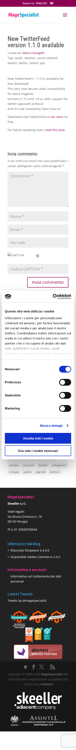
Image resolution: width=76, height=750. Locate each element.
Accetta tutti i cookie (38, 438)
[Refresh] (37, 255)
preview (14, 465)
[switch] (65, 382)
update (27, 472)
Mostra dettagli (51, 425)
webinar (54, 472)
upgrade (41, 472)
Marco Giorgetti (34, 53)
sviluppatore (59, 465)
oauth (18, 58)
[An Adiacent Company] (38, 709)
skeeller (29, 58)
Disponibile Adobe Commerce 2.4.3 (35, 557)
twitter (23, 63)
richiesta (46, 684)
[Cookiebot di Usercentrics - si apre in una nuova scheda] (53, 296)
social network (47, 58)
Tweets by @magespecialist (27, 601)
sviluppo (14, 472)
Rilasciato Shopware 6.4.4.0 (30, 550)
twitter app (37, 63)
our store (56, 117)
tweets (12, 63)
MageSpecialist (52, 674)
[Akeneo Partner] (38, 659)
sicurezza (28, 465)
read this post (55, 130)
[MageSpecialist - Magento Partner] (38, 641)
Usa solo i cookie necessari (38, 451)
